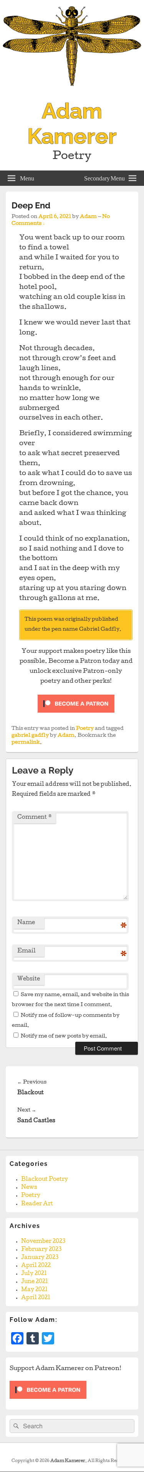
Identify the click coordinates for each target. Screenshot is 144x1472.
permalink (26, 742)
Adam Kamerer (72, 123)
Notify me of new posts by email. (64, 1036)
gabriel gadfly (30, 735)
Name (26, 923)
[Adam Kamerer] (72, 91)
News (29, 1187)
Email (26, 951)
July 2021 (34, 1274)
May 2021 (34, 1290)
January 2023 (39, 1258)
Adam (88, 217)
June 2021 (34, 1282)
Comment (34, 817)
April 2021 (35, 1298)
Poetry (85, 728)
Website (28, 979)
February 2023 (41, 1249)
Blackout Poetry (44, 1179)
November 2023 (43, 1241)
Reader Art (37, 1204)
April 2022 (36, 1266)
